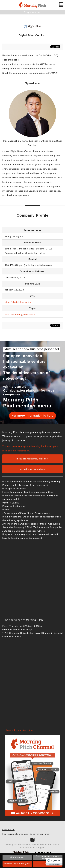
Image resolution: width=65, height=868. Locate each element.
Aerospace (29, 314)
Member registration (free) (17, 863)
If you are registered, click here (32, 459)
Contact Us (8, 829)
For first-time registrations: (32, 469)
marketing (16, 314)
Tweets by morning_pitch (19, 730)
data (7, 314)
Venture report (17, 857)
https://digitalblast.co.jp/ (18, 302)
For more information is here (32, 415)
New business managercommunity (47, 857)
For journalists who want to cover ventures (25, 834)
